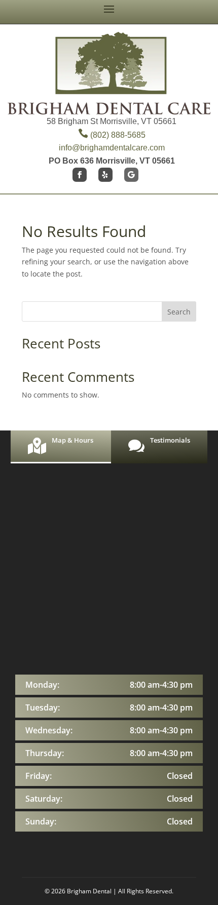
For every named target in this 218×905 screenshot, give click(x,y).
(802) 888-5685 (112, 135)
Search (179, 312)
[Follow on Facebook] (79, 175)
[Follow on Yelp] (105, 175)
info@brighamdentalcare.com (112, 147)
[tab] (61, 446)
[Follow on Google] (131, 175)
